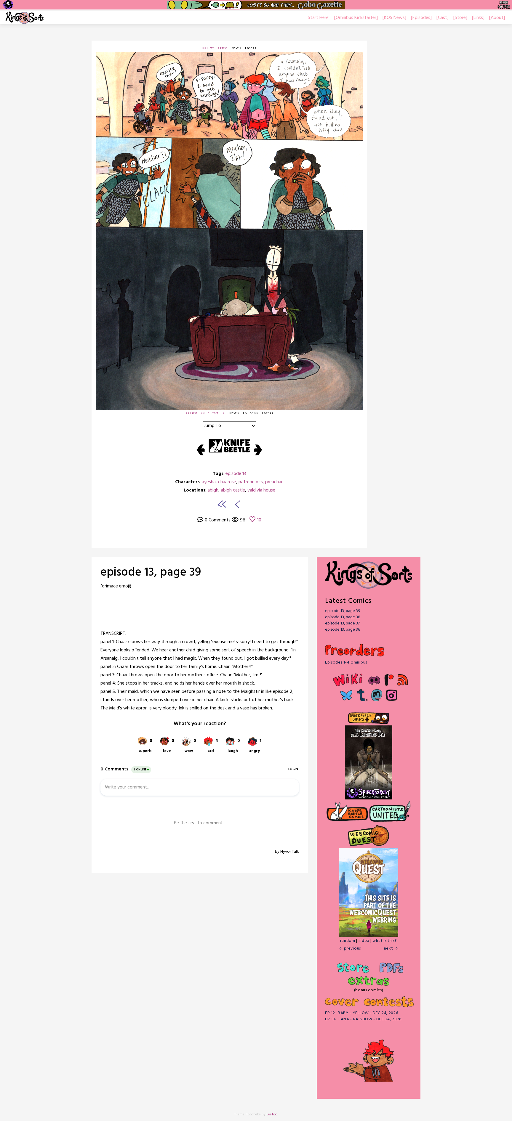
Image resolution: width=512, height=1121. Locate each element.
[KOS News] (394, 18)
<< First (208, 48)
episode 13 (235, 474)
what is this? (384, 940)
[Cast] (442, 18)
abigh (212, 490)
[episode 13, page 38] (236, 504)
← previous (350, 948)
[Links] (478, 18)
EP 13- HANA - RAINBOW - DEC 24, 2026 (363, 1019)
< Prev (222, 48)
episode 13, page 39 (342, 611)
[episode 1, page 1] (221, 504)
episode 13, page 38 (342, 617)
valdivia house (261, 490)
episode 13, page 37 (342, 623)
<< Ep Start (209, 413)
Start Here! (318, 18)
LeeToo (271, 1114)
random (347, 940)
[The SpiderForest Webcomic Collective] (8, 4)
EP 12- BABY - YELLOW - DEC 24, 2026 (361, 1013)
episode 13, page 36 (342, 629)
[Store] (460, 18)
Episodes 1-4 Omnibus (346, 662)
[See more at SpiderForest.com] (503, 4)
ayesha (209, 482)
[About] (497, 18)
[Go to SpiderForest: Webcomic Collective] (368, 793)
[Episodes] (421, 18)
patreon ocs (251, 482)
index (364, 940)
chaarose (227, 482)
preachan (274, 482)
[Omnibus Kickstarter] (356, 18)
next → (391, 948)
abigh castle (233, 490)
